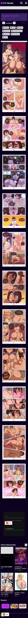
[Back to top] (25, 614)
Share (24, 22)
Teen (5, 37)
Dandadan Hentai (17, 30)
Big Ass (20, 27)
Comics (6, 27)
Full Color (6, 34)
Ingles (13, 27)
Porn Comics (16, 34)
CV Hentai (8, 3)
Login (6, 516)
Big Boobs (6, 30)
